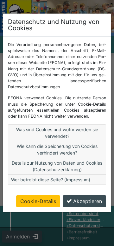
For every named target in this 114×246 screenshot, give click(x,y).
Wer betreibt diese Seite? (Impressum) (50, 179)
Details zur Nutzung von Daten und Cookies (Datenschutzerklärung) (57, 166)
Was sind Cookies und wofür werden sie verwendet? (57, 133)
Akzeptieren (87, 201)
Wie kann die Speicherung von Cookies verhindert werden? (57, 149)
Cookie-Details (38, 201)
